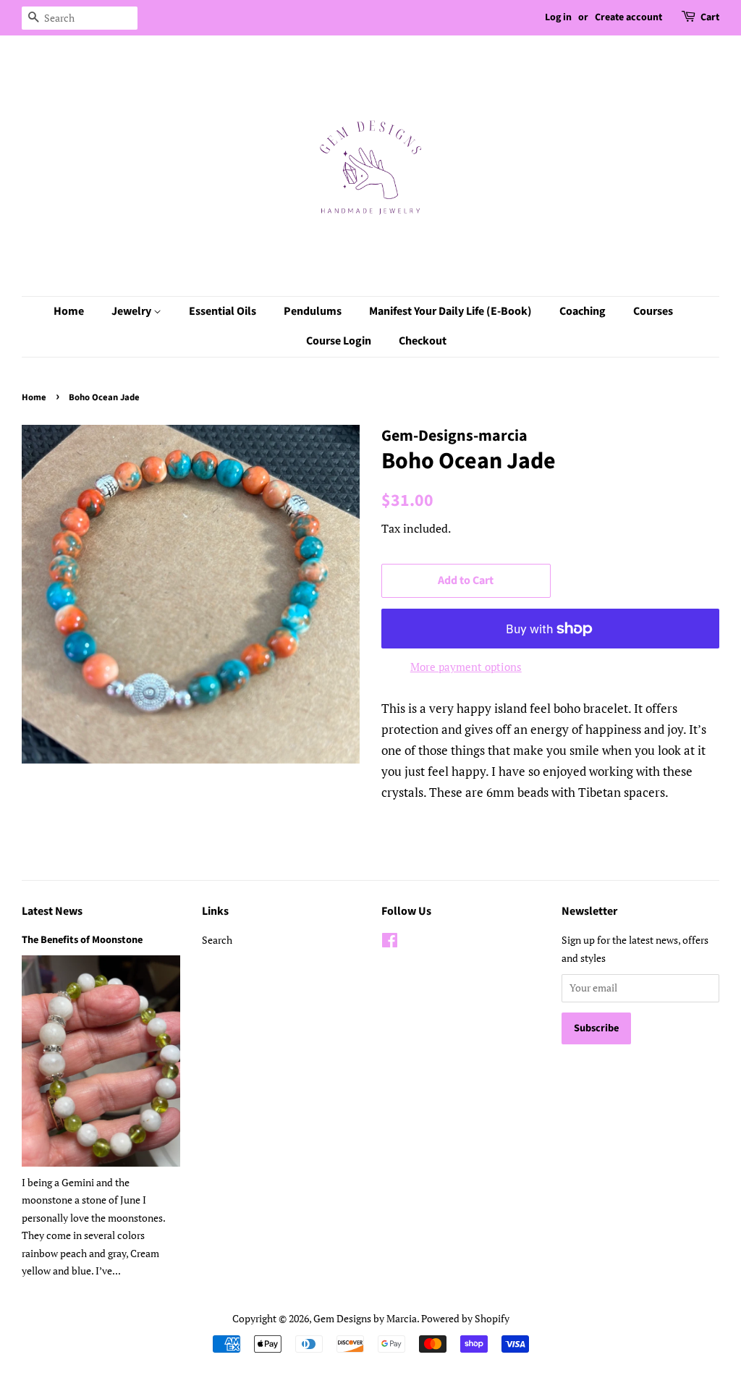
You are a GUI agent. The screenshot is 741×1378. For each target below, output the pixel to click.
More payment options (466, 666)
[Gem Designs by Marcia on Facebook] (389, 943)
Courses (653, 311)
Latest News (52, 911)
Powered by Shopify (465, 1318)
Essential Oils (222, 311)
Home (69, 311)
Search (217, 940)
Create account (628, 17)
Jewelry (132, 311)
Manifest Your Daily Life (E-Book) (450, 311)
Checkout (422, 341)
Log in (558, 17)
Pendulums (313, 311)
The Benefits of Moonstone (82, 939)
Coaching (582, 311)
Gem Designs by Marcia (365, 1318)
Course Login (338, 341)
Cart (709, 17)
